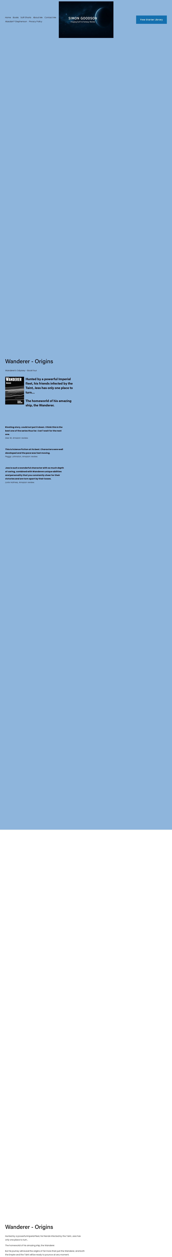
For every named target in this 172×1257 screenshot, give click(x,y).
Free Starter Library (151, 19)
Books (16, 17)
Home (8, 17)
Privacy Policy (35, 21)
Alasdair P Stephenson (16, 21)
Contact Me (50, 17)
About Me (38, 17)
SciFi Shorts (26, 17)
